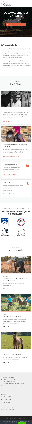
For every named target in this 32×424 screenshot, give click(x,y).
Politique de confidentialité (8, 410)
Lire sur (5, 288)
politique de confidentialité (11, 423)
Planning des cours (10, 165)
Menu (29, 3)
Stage (4, 314)
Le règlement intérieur (7, 407)
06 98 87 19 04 (7, 396)
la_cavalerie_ (7, 402)
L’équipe (6, 109)
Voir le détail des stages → (11, 156)
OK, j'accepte (22, 423)
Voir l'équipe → (7, 121)
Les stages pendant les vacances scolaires (15, 145)
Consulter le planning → (10, 174)
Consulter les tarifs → (9, 194)
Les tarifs (6, 182)
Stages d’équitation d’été (12, 316)
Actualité (5, 276)
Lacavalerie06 (7, 399)
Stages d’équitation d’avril (12, 354)
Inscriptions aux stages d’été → (16, 24)
